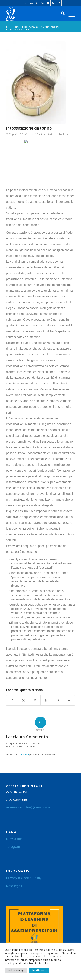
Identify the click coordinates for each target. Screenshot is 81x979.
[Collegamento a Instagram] (42, 3)
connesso (24, 754)
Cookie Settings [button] (16, 970)
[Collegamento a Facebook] (26, 3)
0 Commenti (30, 134)
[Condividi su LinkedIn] (46, 700)
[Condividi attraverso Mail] (69, 700)
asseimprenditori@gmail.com (28, 807)
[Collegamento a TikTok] (58, 3)
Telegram (13, 847)
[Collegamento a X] (37, 3)
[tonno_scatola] (36, 82)
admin (64, 134)
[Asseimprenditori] (33, 13)
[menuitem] (61, 13)
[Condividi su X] (23, 700)
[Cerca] (61, 13)
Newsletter (14, 839)
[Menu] (70, 13)
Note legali (14, 886)
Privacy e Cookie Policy (23, 878)
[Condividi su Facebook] (12, 700)
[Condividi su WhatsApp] (34, 700)
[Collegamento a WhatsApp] (53, 3)
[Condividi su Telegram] (57, 700)
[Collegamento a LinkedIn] (31, 3)
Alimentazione (48, 134)
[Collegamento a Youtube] (47, 3)
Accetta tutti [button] (38, 970)
